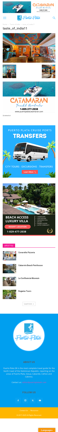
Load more (28, 304)
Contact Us (24, 410)
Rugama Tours (24, 291)
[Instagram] (25, 400)
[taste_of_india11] (29, 62)
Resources (34, 410)
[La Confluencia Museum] (9, 281)
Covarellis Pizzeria (26, 252)
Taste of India (15, 24)
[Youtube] (40, 400)
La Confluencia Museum (28, 278)
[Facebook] (18, 400)
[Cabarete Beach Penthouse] (9, 268)
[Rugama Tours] (9, 294)
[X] (32, 400)
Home (5, 24)
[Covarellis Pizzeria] (9, 255)
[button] (4, 18)
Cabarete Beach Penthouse (30, 265)
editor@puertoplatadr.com (34, 382)
